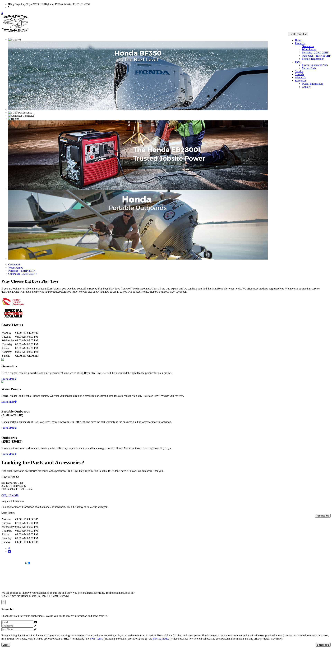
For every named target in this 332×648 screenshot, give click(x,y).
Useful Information (312, 83)
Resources (300, 80)
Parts (297, 61)
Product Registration (313, 58)
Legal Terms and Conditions (16, 569)
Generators (308, 46)
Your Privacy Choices (13, 563)
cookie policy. (142, 592)
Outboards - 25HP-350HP (316, 55)
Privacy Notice (9, 557)
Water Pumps (309, 49)
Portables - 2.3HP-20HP (315, 52)
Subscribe (322, 645)
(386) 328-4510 (19, 7)
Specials (299, 74)
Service (299, 71)
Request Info (322, 515)
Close (5, 645)
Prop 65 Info (8, 580)
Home (298, 40)
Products (300, 43)
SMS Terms (7, 575)
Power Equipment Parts (315, 65)
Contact (306, 86)
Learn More (7, 378)
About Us (300, 77)
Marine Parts (309, 68)
